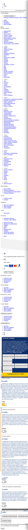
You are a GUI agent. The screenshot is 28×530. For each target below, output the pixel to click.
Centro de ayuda (8, 198)
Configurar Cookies (21, 356)
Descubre (6, 21)
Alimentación (7, 31)
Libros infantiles (8, 138)
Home (5, 20)
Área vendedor (7, 207)
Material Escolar (8, 183)
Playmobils (6, 132)
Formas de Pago (8, 279)
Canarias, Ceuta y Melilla (20, 17)
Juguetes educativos (8, 124)
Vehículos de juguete (9, 125)
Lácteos (6, 63)
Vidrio (5, 178)
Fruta (5, 56)
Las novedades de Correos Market (12, 191)
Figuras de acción (8, 111)
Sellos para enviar (8, 158)
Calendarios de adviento (10, 128)
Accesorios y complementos (11, 153)
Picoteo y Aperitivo (8, 71)
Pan (5, 65)
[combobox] (8, 10)
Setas (5, 75)
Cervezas (6, 82)
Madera (5, 172)
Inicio (5, 236)
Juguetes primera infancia (10, 127)
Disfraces (6, 129)
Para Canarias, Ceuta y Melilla (11, 43)
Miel (5, 228)
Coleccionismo (7, 161)
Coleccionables (7, 113)
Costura (6, 171)
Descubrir (6, 287)
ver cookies (5, 381)
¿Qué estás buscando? (20, 10)
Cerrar (2, 528)
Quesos (5, 74)
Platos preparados (8, 72)
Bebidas (6, 32)
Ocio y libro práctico (9, 145)
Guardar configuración (9, 516)
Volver (5, 46)
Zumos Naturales (8, 92)
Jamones (6, 61)
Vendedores (6, 23)
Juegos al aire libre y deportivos (11, 120)
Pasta (5, 67)
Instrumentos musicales (9, 103)
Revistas (6, 146)
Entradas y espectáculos (9, 100)
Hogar (5, 151)
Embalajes (6, 160)
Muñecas (6, 110)
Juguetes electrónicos (9, 121)
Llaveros (6, 131)
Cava (5, 88)
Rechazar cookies (8, 356)
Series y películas (8, 102)
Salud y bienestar (8, 143)
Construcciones (7, 114)
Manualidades (7, 122)
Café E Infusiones (8, 95)
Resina (5, 179)
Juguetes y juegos (8, 35)
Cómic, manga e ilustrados (10, 140)
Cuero (5, 173)
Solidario (6, 165)
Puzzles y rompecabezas (10, 115)
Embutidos (6, 54)
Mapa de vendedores (9, 205)
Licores (5, 85)
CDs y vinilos (7, 104)
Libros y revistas (8, 36)
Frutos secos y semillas (9, 57)
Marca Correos (7, 164)
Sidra (5, 93)
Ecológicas (6, 90)
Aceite (5, 226)
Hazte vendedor (8, 24)
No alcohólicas (7, 86)
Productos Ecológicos (9, 53)
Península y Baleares (9, 17)
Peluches (6, 117)
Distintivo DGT (8, 229)
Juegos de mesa (7, 118)
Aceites (5, 47)
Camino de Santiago (9, 232)
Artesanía (6, 40)
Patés (5, 68)
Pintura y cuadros (8, 106)
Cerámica (6, 175)
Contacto (6, 199)
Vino (5, 81)
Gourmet (6, 60)
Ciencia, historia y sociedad (10, 142)
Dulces (5, 51)
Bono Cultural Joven (9, 233)
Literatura (6, 136)
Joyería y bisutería (8, 169)
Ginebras (6, 89)
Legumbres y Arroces (9, 64)
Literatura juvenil (8, 139)
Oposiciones (7, 147)
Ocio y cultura (7, 33)
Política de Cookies (17, 352)
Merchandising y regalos (10, 38)
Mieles (5, 70)
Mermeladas (7, 77)
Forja (5, 176)
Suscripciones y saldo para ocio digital (13, 99)
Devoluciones (7, 281)
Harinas (6, 58)
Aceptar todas (7, 361)
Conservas (6, 50)
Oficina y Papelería (8, 42)
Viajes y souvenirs (8, 154)
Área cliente (7, 213)
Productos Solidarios (9, 193)
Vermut (5, 83)
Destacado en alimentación (10, 223)
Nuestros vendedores (9, 190)
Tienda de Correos (8, 39)
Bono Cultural (7, 188)
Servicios (6, 162)
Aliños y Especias (8, 49)
